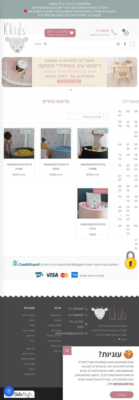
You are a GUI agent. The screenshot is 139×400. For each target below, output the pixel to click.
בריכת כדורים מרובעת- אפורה (19, 166)
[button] (132, 44)
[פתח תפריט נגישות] (9, 391)
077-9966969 (102, 30)
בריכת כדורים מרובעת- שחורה (92, 166)
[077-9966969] (114, 32)
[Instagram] (118, 44)
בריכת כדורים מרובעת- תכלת (56, 166)
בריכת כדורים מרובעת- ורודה (92, 226)
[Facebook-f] (125, 44)
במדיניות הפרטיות (123, 384)
